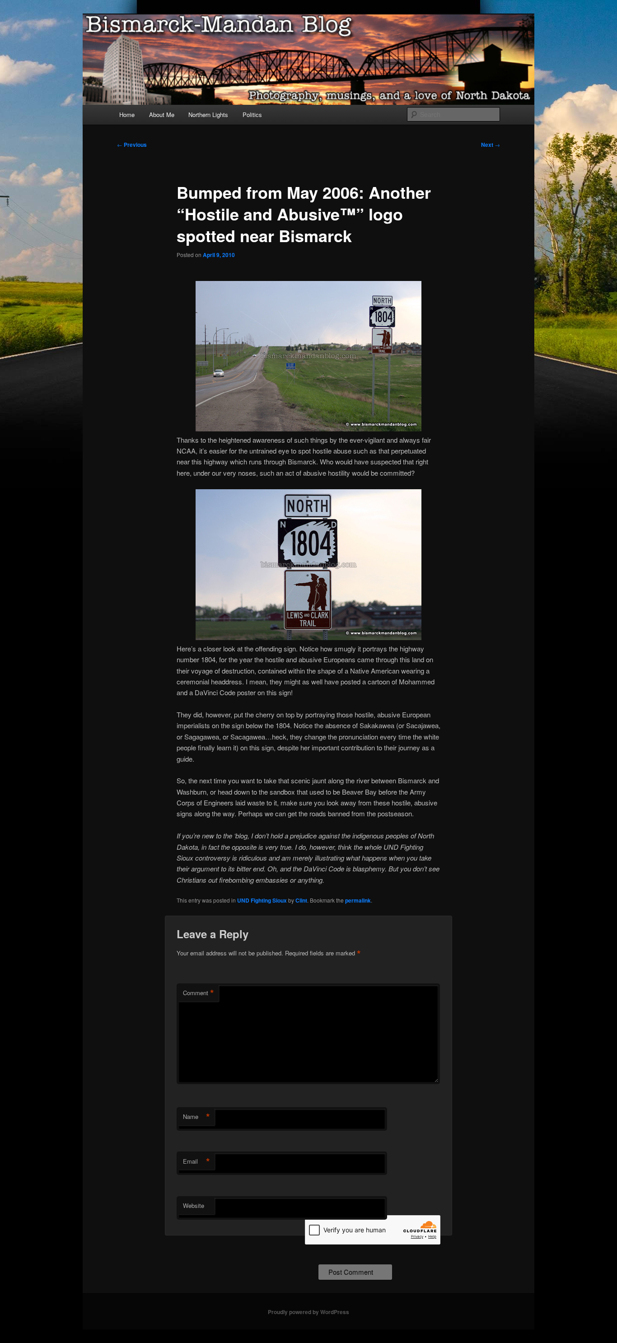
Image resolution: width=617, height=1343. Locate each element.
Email (196, 1161)
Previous (132, 144)
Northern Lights (208, 114)
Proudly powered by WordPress (308, 1312)
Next (490, 144)
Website (193, 1205)
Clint (301, 900)
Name (196, 1116)
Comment (198, 993)
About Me (161, 114)
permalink (358, 900)
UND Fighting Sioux (262, 900)
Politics (252, 114)
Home (127, 114)
